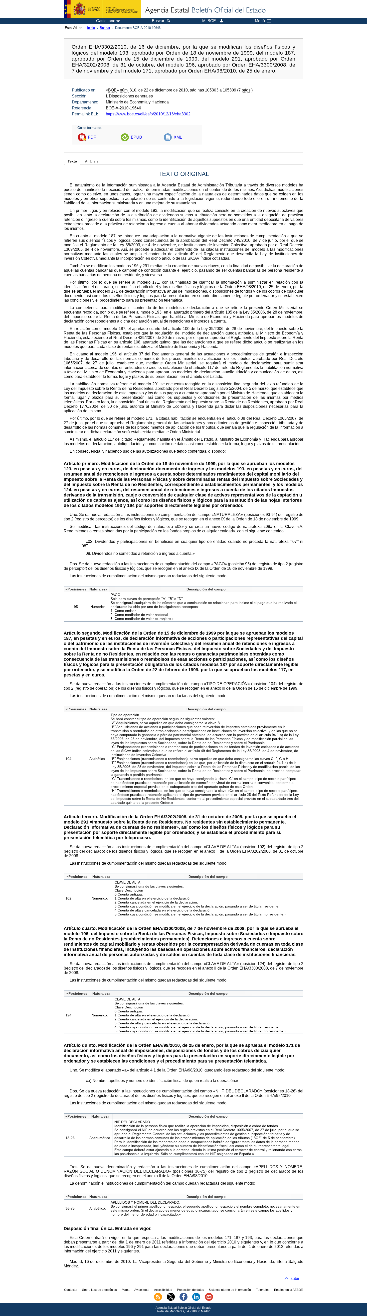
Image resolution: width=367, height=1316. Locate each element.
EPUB (136, 137)
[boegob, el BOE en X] (171, 1300)
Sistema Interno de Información (230, 1290)
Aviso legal (141, 1290)
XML (178, 137)
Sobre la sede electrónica (99, 1290)
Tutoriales (262, 1290)
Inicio (91, 28)
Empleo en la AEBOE (288, 1290)
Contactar (70, 1290)
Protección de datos (190, 1290)
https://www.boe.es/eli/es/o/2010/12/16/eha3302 (148, 114)
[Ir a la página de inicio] (205, 10)
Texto (72, 161)
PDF (92, 137)
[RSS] (158, 1300)
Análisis (92, 161)
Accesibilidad (163, 1290)
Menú (260, 21)
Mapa (126, 1290)
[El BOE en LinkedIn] (196, 1300)
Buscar (105, 28)
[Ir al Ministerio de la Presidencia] (102, 9)
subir (295, 1278)
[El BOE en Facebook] (183, 1300)
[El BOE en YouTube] (209, 1300)
